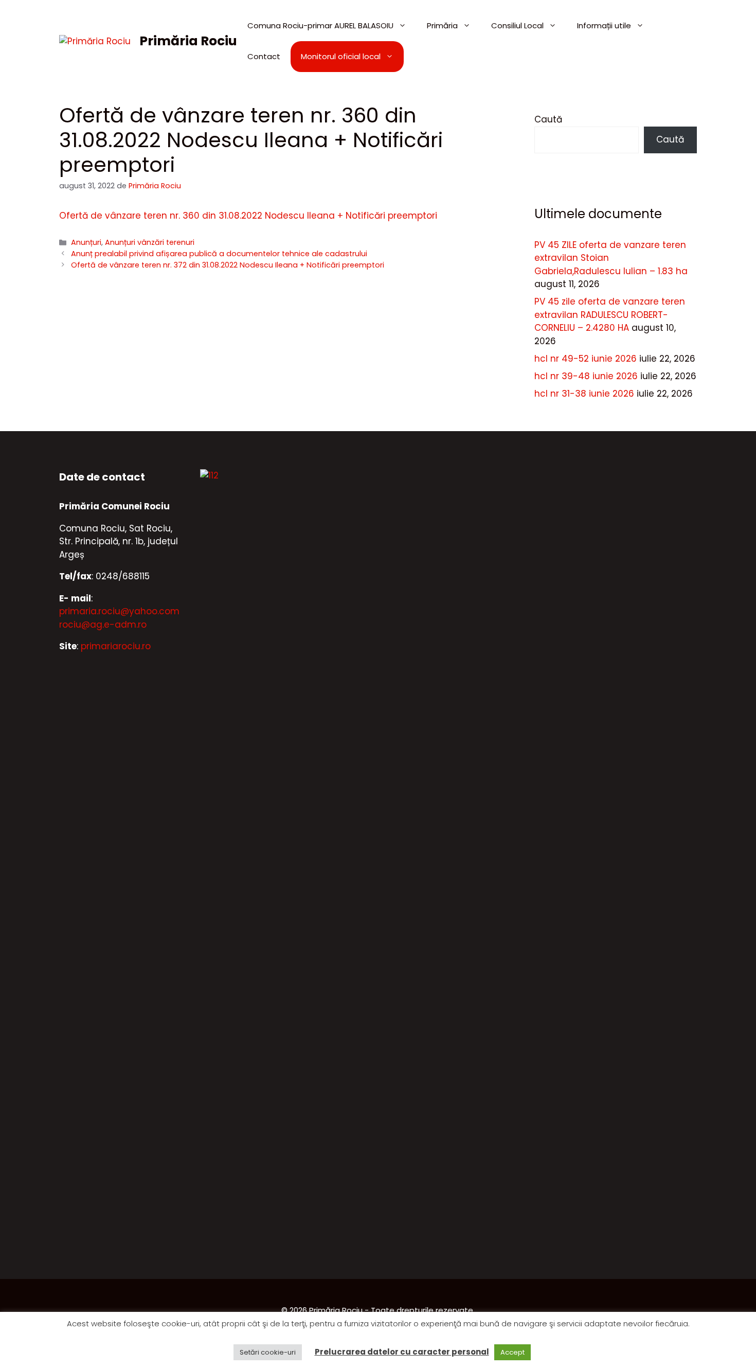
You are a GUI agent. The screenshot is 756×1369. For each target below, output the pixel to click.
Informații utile (604, 25)
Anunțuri (86, 242)
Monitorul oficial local (341, 56)
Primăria (442, 25)
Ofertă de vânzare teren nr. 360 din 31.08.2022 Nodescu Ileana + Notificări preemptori (248, 215)
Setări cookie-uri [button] (268, 1352)
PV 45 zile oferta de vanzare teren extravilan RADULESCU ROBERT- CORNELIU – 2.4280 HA (609, 314)
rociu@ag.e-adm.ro (103, 624)
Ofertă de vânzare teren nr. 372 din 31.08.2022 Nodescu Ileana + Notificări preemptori (227, 265)
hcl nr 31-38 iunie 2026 (584, 393)
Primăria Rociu (188, 41)
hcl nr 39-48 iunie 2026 (586, 376)
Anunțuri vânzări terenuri (149, 242)
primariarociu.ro (116, 646)
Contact (263, 56)
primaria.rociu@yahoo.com (119, 611)
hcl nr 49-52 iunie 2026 (585, 358)
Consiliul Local (517, 25)
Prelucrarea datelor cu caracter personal (402, 1351)
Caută (548, 119)
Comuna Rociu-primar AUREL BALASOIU (320, 25)
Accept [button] (512, 1352)
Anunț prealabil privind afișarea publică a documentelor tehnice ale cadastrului (219, 253)
